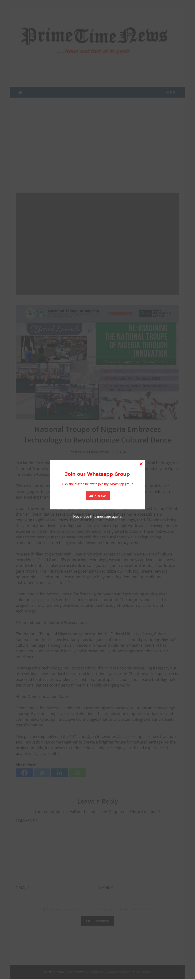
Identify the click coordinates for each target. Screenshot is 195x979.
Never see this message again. (97, 516)
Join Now (97, 496)
